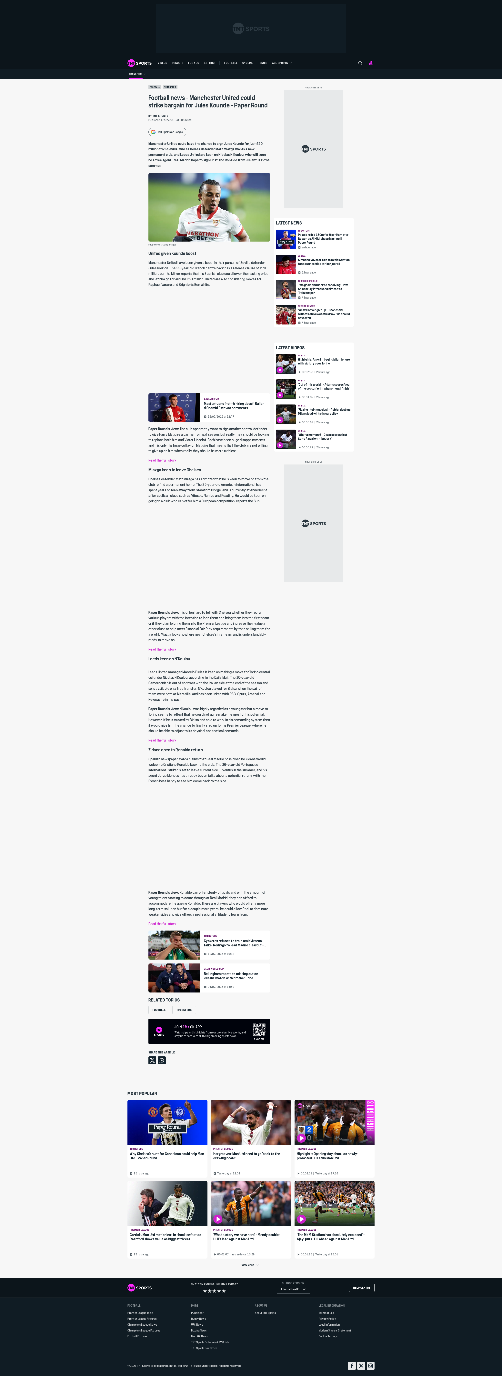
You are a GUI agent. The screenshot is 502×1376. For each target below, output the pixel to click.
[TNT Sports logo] (139, 63)
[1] (205, 1291)
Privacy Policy (327, 1318)
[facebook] (352, 1366)
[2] (209, 1291)
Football (155, 87)
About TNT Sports (265, 1312)
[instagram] (371, 1366)
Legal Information (329, 1324)
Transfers (170, 87)
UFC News (197, 1324)
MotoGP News (199, 1336)
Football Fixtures (137, 1336)
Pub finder (197, 1312)
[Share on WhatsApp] (162, 1060)
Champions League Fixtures (143, 1330)
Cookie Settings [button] (328, 1336)
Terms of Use (326, 1312)
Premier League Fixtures (142, 1318)
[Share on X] (152, 1060)
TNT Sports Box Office (204, 1348)
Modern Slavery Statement (335, 1330)
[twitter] (361, 1366)
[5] (223, 1291)
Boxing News (199, 1330)
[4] (219, 1291)
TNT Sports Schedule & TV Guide (210, 1342)
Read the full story (162, 460)
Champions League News (142, 1324)
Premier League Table (140, 1312)
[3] (214, 1291)
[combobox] (293, 1289)
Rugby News (198, 1318)
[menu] (360, 63)
